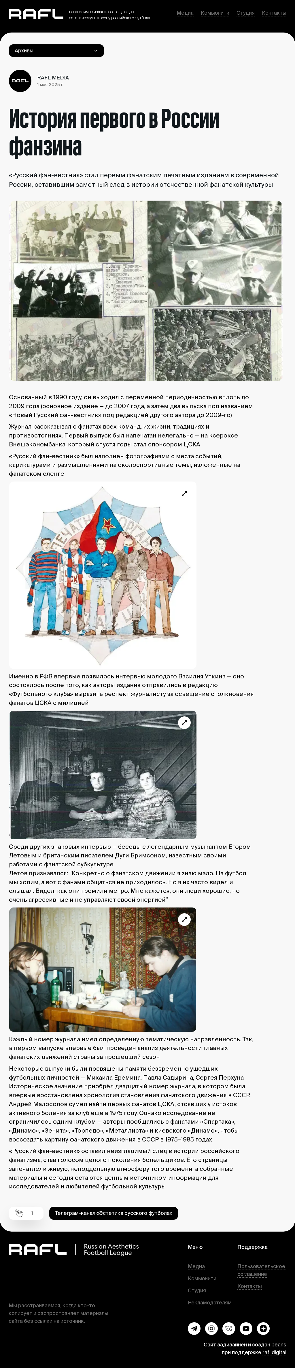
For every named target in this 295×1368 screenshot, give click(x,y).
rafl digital (274, 1352)
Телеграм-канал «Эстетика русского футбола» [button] (113, 1213)
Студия (246, 13)
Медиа (185, 13)
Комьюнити (215, 13)
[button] (194, 1328)
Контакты (274, 13)
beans (278, 1345)
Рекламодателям (210, 1302)
